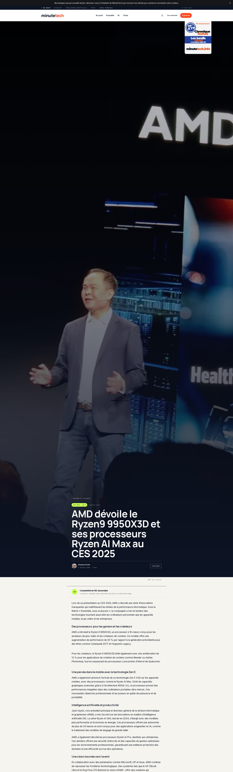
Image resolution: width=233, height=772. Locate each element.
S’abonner (186, 15)
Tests (93, 8)
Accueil (99, 15)
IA (119, 15)
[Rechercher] (162, 15)
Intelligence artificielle (76, 8)
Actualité (58, 8)
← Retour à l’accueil (81, 498)
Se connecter (172, 15)
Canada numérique (106, 8)
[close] (230, 3)
